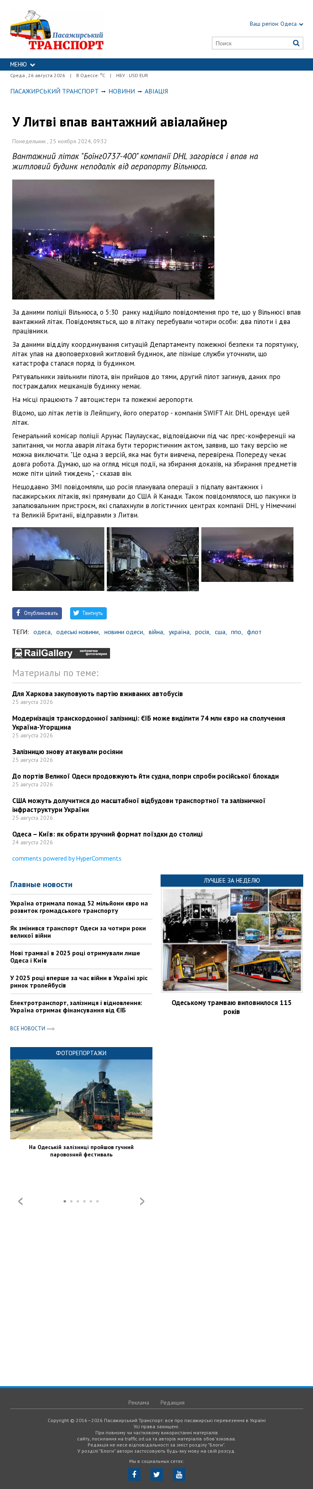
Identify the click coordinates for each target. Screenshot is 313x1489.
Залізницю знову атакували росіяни (67, 751)
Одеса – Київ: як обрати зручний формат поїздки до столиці (107, 834)
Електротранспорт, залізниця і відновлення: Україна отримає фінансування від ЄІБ (76, 1006)
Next (142, 1201)
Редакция (173, 1402)
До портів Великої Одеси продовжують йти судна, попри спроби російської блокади (145, 776)
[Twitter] (156, 1474)
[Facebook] (134, 1474)
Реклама (138, 1402)
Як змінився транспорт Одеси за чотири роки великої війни (78, 931)
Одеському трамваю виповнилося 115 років (232, 1007)
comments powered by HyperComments (66, 858)
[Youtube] (179, 1474)
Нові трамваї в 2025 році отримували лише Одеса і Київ (75, 956)
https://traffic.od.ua (76, 29)
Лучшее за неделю (232, 880)
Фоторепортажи (81, 1053)
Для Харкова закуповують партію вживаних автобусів (97, 693)
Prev (20, 1201)
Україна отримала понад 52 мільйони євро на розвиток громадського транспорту (79, 906)
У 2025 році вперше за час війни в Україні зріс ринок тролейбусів (79, 981)
